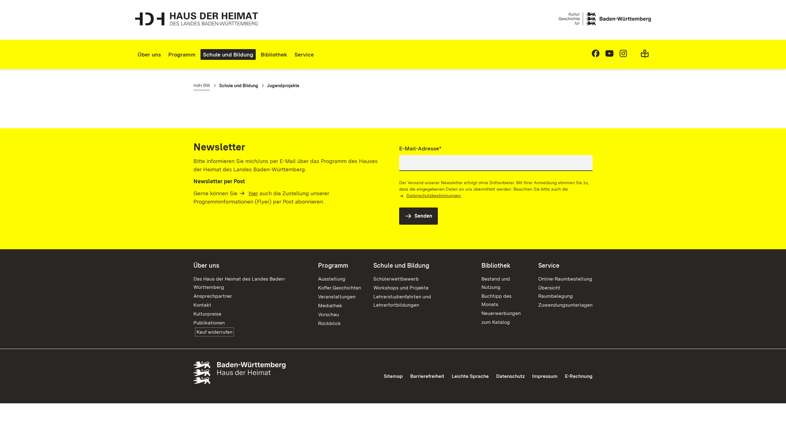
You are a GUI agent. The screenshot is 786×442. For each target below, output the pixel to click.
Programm (182, 54)
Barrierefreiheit (427, 376)
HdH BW (201, 85)
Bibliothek (274, 54)
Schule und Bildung (228, 54)
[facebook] (596, 56)
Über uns (149, 54)
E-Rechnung (579, 376)
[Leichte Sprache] (645, 56)
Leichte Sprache (470, 376)
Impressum (545, 376)
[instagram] (623, 56)
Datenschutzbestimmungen (434, 195)
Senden (423, 216)
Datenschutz (510, 376)
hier (253, 193)
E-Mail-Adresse (420, 148)
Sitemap (393, 376)
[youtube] (609, 56)
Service (304, 54)
